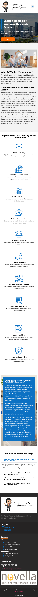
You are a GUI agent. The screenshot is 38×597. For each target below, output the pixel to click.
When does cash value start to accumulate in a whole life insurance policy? (19, 478)
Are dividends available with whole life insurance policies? (17, 483)
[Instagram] (9, 565)
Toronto (6, 530)
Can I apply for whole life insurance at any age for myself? (19, 459)
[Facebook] (2, 565)
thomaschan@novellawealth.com (13, 569)
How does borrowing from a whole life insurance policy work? (17, 473)
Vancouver (8, 527)
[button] (32, 6)
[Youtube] (5, 565)
